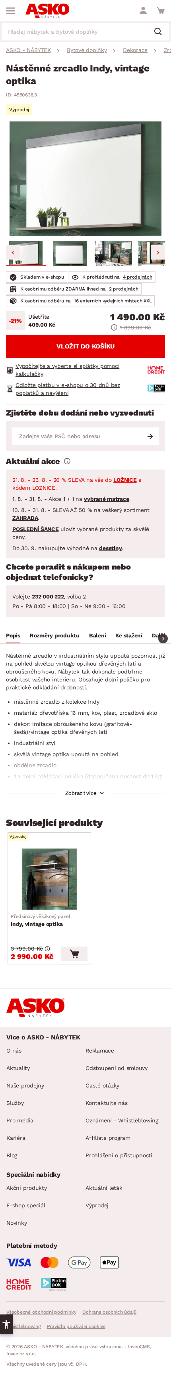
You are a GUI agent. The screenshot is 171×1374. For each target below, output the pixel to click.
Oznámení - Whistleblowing (122, 1120)
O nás (13, 1050)
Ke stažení (128, 635)
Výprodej (97, 1205)
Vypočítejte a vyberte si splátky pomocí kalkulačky (67, 370)
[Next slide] (158, 252)
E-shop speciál (25, 1205)
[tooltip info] (67, 461)
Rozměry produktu (55, 635)
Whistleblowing (23, 1326)
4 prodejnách (137, 277)
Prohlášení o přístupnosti (119, 1155)
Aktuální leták (104, 1188)
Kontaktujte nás (106, 1103)
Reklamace (100, 1050)
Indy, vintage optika (40, 920)
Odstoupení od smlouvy (117, 1068)
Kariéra (15, 1138)
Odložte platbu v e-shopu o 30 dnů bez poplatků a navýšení (68, 389)
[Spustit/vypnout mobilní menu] (10, 10)
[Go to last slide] (13, 252)
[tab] (13, 636)
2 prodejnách (123, 289)
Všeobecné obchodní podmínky (41, 1312)
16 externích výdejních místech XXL (113, 301)
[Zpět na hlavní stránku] (47, 10)
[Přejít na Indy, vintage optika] (49, 879)
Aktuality (18, 1068)
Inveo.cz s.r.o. (20, 1354)
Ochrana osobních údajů (109, 1312)
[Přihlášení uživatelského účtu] (143, 10)
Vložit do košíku (85, 346)
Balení (97, 635)
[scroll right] (163, 638)
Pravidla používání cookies (76, 1326)
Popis (13, 635)
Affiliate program (108, 1138)
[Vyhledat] (161, 32)
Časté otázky (102, 1085)
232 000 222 (48, 596)
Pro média (19, 1120)
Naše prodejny (25, 1085)
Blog (11, 1155)
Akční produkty (26, 1188)
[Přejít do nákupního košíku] (160, 10)
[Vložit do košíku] (74, 954)
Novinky (16, 1223)
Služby (15, 1103)
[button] (26, 253)
